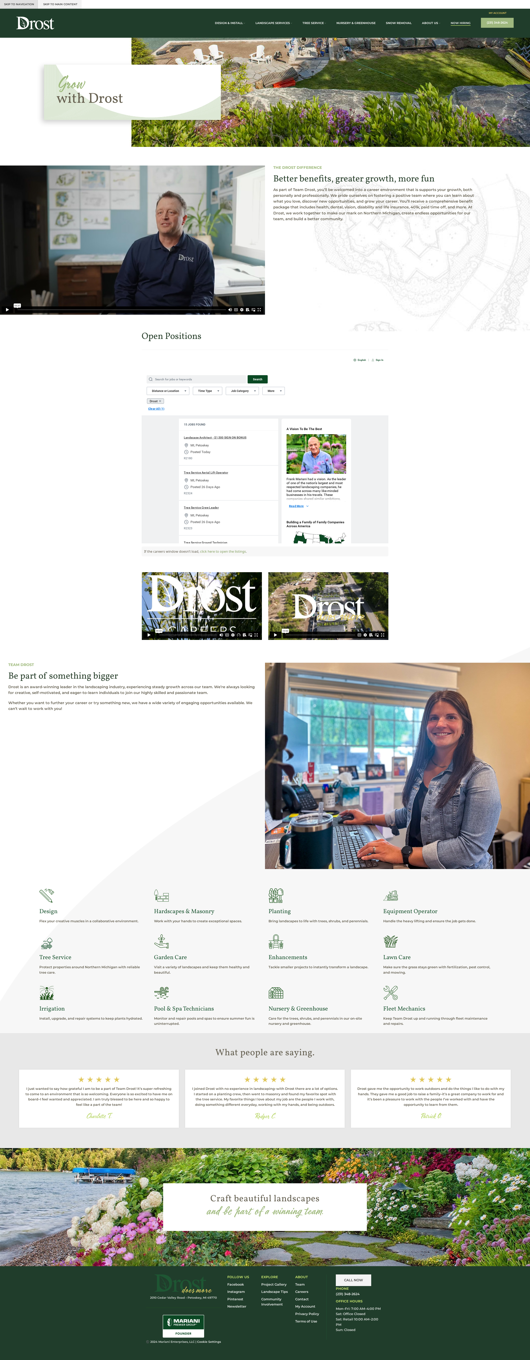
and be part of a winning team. (265, 1210)
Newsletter (236, 1306)
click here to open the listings (223, 551)
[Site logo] (35, 23)
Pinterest (235, 1299)
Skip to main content (60, 4)
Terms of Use (306, 1321)
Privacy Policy (307, 1314)
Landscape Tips (274, 1292)
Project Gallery (274, 1284)
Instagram (236, 1292)
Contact (302, 1299)
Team (300, 1284)
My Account (497, 13)
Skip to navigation (19, 4)
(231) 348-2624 (497, 22)
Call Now (353, 1280)
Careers (301, 1292)
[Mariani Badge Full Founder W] (183, 1326)
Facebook (235, 1284)
